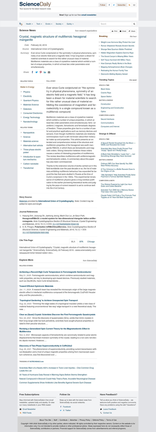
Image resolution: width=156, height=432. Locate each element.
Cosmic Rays (106, 92)
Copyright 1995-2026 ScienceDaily (34, 423)
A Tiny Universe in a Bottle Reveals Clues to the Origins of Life (118, 170)
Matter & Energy (27, 87)
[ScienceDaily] (35, 4)
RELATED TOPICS (26, 81)
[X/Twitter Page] (114, 5)
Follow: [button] (103, 5)
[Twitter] (36, 72)
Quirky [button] (69, 24)
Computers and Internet (110, 126)
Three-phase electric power (32, 151)
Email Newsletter (29, 409)
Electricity (27, 96)
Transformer (28, 168)
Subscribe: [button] (122, 5)
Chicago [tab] (91, 241)
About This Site (45, 420)
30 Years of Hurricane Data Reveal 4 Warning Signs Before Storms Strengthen (53, 374)
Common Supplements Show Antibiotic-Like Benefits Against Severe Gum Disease (55, 382)
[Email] (49, 72)
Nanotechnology (30, 121)
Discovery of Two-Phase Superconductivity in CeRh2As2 (45, 345)
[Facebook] (32, 72)
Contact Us (107, 413)
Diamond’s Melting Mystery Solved (114, 74)
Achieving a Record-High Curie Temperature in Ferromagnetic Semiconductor (55, 271)
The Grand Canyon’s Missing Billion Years (117, 56)
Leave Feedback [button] (109, 409)
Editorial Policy (98, 420)
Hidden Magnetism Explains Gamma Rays (117, 52)
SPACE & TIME (104, 85)
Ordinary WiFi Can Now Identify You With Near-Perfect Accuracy (116, 164)
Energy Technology (31, 117)
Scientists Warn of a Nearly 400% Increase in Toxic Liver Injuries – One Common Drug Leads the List (56, 369)
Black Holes (105, 89)
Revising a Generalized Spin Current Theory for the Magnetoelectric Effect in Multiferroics (54, 330)
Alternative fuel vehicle (33, 145)
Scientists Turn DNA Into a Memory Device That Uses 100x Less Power (117, 191)
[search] (134, 24)
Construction (106, 104)
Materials (23, 201)
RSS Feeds (27, 413)
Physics (26, 91)
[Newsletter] (134, 5)
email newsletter (88, 14)
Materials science (30, 141)
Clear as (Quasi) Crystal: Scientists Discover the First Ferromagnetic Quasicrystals (57, 314)
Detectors (27, 108)
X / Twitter (67, 410)
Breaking (103, 36)
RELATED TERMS (26, 127)
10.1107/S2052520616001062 (35, 232)
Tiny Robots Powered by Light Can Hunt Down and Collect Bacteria (116, 185)
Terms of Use (111, 420)
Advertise (73, 420)
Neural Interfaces (107, 119)
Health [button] (29, 24)
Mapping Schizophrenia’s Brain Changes (116, 67)
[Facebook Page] (109, 5)
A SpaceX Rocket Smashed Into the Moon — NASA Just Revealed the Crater (118, 144)
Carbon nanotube (30, 163)
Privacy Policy (85, 420)
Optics (103, 111)
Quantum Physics (31, 100)
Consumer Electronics (32, 113)
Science (26, 136)
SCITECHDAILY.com (37, 361)
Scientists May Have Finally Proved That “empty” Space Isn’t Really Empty (116, 149)
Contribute (63, 420)
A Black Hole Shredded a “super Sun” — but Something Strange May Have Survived (118, 155)
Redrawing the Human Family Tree (114, 70)
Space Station (106, 96)
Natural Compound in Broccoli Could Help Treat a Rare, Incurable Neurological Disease (57, 378)
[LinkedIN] (44, 72)
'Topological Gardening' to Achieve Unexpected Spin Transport (48, 300)
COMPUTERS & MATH (106, 115)
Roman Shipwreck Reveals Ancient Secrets (117, 45)
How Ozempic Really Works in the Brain (116, 63)
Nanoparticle (28, 132)
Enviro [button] (48, 24)
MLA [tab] (73, 241)
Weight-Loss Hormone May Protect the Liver (118, 42)
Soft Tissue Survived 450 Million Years (115, 60)
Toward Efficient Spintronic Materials (36, 286)
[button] (114, 31)
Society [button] (59, 24)
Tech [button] (38, 24)
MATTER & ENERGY (106, 100)
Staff (55, 420)
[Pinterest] (40, 72)
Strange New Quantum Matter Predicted (116, 49)
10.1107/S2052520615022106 (65, 224)
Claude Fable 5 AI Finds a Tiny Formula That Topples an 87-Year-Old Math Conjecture (118, 196)
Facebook (67, 406)
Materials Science (31, 104)
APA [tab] (81, 241)
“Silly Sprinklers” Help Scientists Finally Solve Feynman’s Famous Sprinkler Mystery (118, 175)
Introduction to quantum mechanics (32, 158)
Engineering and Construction (112, 108)
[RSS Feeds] (129, 5)
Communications (107, 123)
